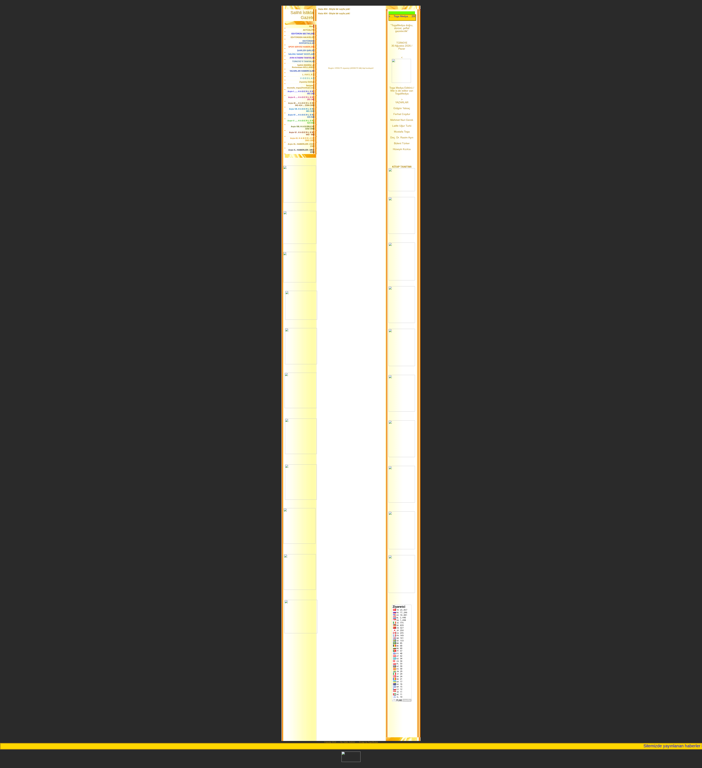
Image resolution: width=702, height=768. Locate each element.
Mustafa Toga (402, 131)
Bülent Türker (402, 143)
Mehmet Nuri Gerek (401, 119)
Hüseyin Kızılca (402, 149)
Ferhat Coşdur (401, 114)
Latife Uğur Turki (401, 125)
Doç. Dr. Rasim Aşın (401, 137)
